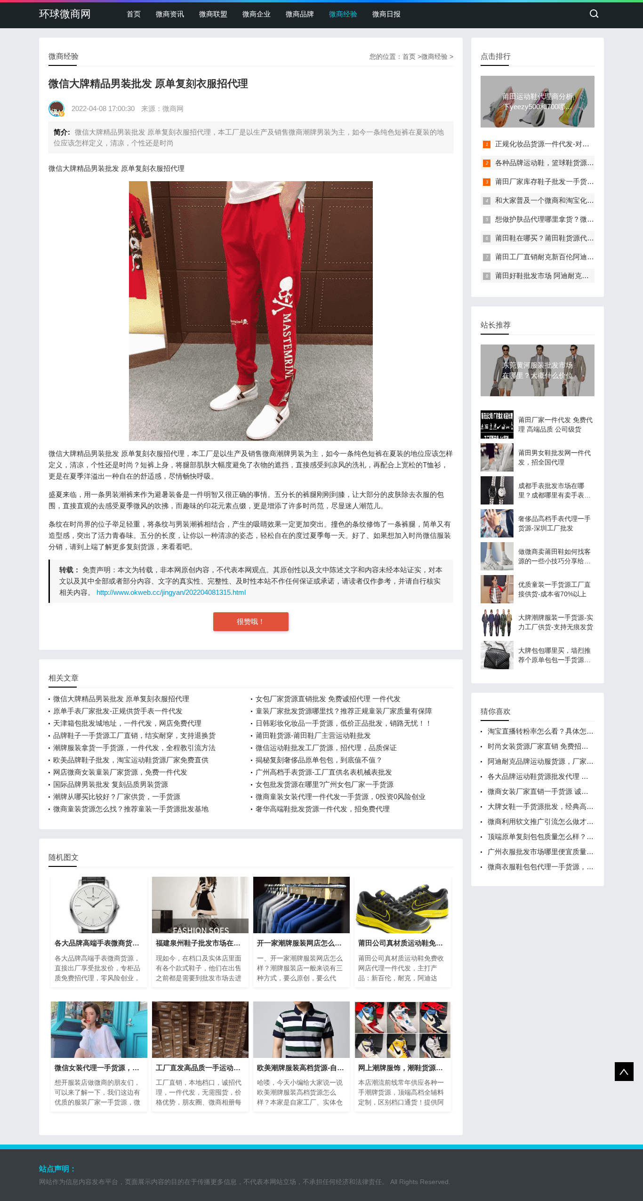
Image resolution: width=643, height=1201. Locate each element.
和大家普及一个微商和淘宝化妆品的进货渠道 (565, 200)
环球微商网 (65, 14)
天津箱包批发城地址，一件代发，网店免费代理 (127, 723)
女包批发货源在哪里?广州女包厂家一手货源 (325, 784)
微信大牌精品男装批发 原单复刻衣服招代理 (121, 699)
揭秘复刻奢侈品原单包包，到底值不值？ (319, 760)
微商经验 (343, 14)
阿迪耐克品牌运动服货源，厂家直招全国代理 (558, 761)
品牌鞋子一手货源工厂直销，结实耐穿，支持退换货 (134, 735)
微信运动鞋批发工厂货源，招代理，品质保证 (326, 748)
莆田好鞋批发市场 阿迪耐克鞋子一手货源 (559, 276)
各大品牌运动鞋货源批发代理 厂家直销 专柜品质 (564, 776)
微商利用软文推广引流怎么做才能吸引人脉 (555, 821)
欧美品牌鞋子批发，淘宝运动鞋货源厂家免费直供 (131, 760)
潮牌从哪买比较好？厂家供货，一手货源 (116, 797)
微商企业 (256, 14)
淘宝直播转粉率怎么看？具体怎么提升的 (551, 731)
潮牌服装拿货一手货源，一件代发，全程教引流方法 (134, 748)
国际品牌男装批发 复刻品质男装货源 (110, 784)
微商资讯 (170, 14)
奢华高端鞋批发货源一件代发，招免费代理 (323, 809)
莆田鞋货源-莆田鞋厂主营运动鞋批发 (313, 735)
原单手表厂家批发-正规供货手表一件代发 (118, 711)
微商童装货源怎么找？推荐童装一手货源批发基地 (131, 809)
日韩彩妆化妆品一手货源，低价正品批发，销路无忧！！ (344, 723)
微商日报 (386, 14)
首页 (134, 14)
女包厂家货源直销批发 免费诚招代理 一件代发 (328, 699)
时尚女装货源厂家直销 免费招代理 (541, 746)
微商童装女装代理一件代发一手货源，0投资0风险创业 (341, 797)
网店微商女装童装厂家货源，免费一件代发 (120, 772)
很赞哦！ (251, 621)
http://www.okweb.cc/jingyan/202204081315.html (171, 592)
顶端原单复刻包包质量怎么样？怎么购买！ (555, 837)
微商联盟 (213, 14)
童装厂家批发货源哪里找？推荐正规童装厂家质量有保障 (344, 711)
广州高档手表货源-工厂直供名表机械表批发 (324, 772)
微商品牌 (300, 14)
